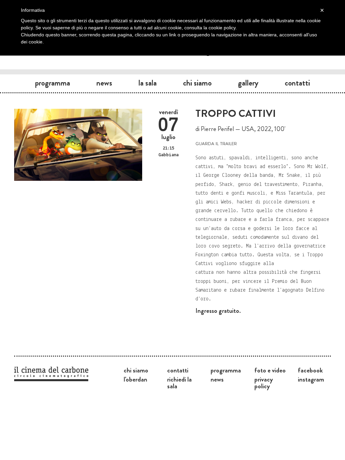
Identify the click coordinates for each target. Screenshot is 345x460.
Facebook (310, 370)
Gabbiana (168, 155)
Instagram (311, 379)
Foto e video (270, 370)
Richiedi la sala (179, 382)
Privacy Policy (263, 382)
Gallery (248, 83)
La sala (147, 83)
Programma (52, 83)
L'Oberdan (135, 379)
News (104, 83)
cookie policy (222, 27)
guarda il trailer (216, 142)
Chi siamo (197, 83)
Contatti (297, 83)
